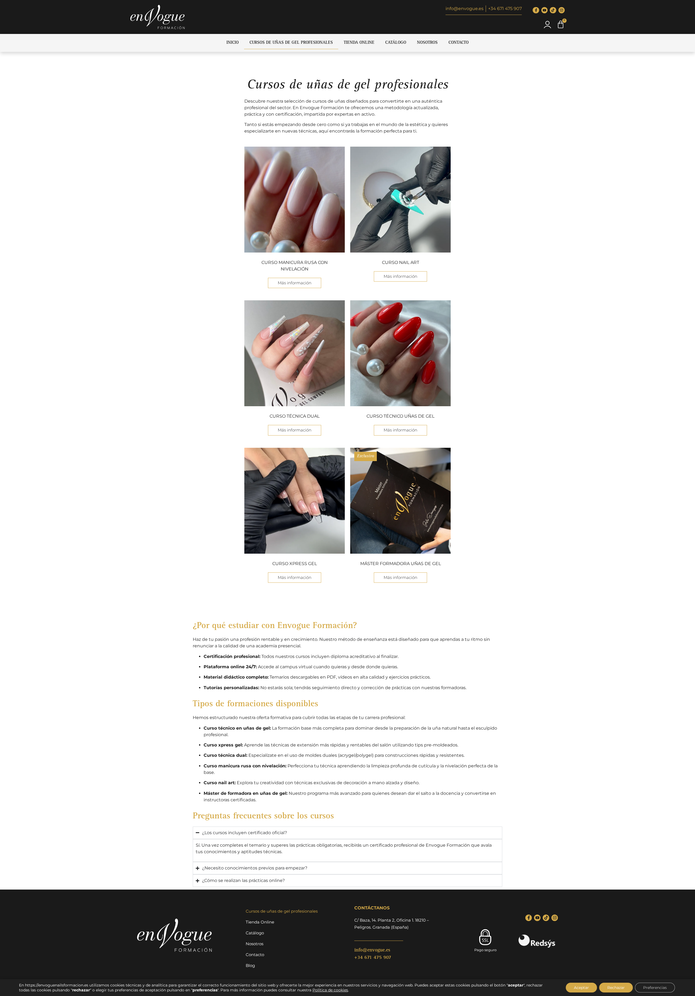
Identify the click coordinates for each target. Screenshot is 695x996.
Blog (250, 965)
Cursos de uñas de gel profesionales (291, 43)
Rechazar (616, 987)
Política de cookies (330, 990)
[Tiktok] (553, 10)
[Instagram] (561, 10)
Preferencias (655, 987)
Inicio (232, 43)
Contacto (458, 43)
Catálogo (395, 43)
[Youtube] (544, 10)
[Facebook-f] (536, 10)
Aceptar (581, 987)
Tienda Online (359, 43)
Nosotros (427, 43)
